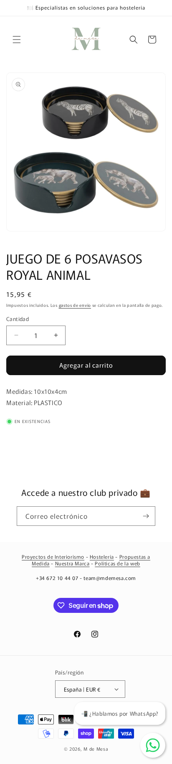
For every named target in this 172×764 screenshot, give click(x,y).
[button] (17, 39)
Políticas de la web (117, 563)
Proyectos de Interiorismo (53, 556)
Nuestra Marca (72, 563)
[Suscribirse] (146, 516)
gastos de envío (75, 305)
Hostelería (102, 556)
